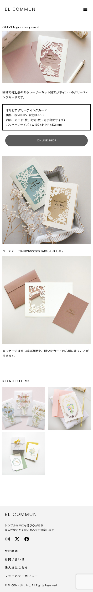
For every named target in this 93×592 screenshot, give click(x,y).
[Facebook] (26, 539)
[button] (85, 9)
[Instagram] (7, 539)
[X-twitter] (17, 539)
